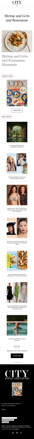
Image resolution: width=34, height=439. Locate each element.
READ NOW (17, 110)
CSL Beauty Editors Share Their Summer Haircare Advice (17, 177)
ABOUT (3, 425)
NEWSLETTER (15, 425)
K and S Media (15, 429)
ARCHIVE (21, 425)
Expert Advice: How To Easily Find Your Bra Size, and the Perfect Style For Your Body (17, 210)
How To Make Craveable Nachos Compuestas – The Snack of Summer (17, 275)
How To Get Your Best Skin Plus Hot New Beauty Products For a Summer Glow (17, 243)
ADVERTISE (27, 425)
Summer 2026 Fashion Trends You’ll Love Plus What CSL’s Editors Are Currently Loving (17, 307)
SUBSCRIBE (17, 356)
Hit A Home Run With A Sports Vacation (17, 339)
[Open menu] (17, 6)
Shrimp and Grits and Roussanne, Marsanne (15, 60)
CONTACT (8, 425)
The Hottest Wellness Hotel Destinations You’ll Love (17, 146)
